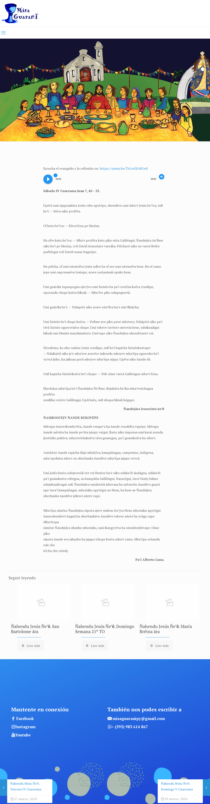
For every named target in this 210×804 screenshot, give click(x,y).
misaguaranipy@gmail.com (139, 718)
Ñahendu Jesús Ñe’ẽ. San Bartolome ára (35, 628)
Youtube (23, 735)
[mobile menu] (3, 32)
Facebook (25, 718)
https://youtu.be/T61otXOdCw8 (124, 168)
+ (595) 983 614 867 (130, 726)
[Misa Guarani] (21, 13)
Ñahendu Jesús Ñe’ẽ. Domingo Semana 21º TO (104, 628)
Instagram (25, 726)
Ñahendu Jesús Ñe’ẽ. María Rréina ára (166, 628)
